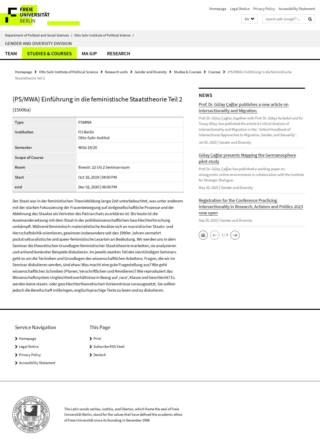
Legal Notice (240, 8)
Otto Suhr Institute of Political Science (104, 35)
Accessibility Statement (297, 8)
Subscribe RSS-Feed (109, 346)
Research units (116, 71)
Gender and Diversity (151, 71)
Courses (214, 71)
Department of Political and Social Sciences (38, 35)
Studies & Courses (49, 53)
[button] (250, 19)
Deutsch (100, 354)
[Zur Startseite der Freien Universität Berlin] (42, 15)
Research (118, 53)
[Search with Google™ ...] (310, 19)
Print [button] (97, 338)
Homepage (217, 8)
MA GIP (89, 53)
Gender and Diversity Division (38, 43)
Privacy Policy (264, 8)
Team (11, 53)
